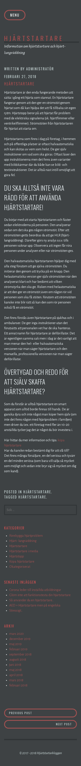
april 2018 (16, 675)
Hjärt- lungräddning (23, 541)
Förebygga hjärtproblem (26, 535)
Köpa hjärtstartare (21, 561)
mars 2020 (16, 633)
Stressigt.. (15, 610)
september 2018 (20, 654)
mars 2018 (16, 680)
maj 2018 (15, 670)
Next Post (66, 724)
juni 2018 (15, 664)
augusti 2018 (17, 659)
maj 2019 (15, 644)
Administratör (40, 68)
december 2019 (19, 639)
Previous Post (39, 713)
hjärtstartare (32, 497)
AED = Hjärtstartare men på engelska (34, 605)
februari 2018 (18, 685)
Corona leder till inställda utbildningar (35, 590)
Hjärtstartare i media (23, 551)
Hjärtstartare (34, 38)
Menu (14, 15)
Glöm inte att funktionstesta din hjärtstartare (40, 595)
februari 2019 (18, 649)
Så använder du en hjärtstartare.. (31, 600)
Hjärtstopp (16, 556)
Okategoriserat (19, 566)
